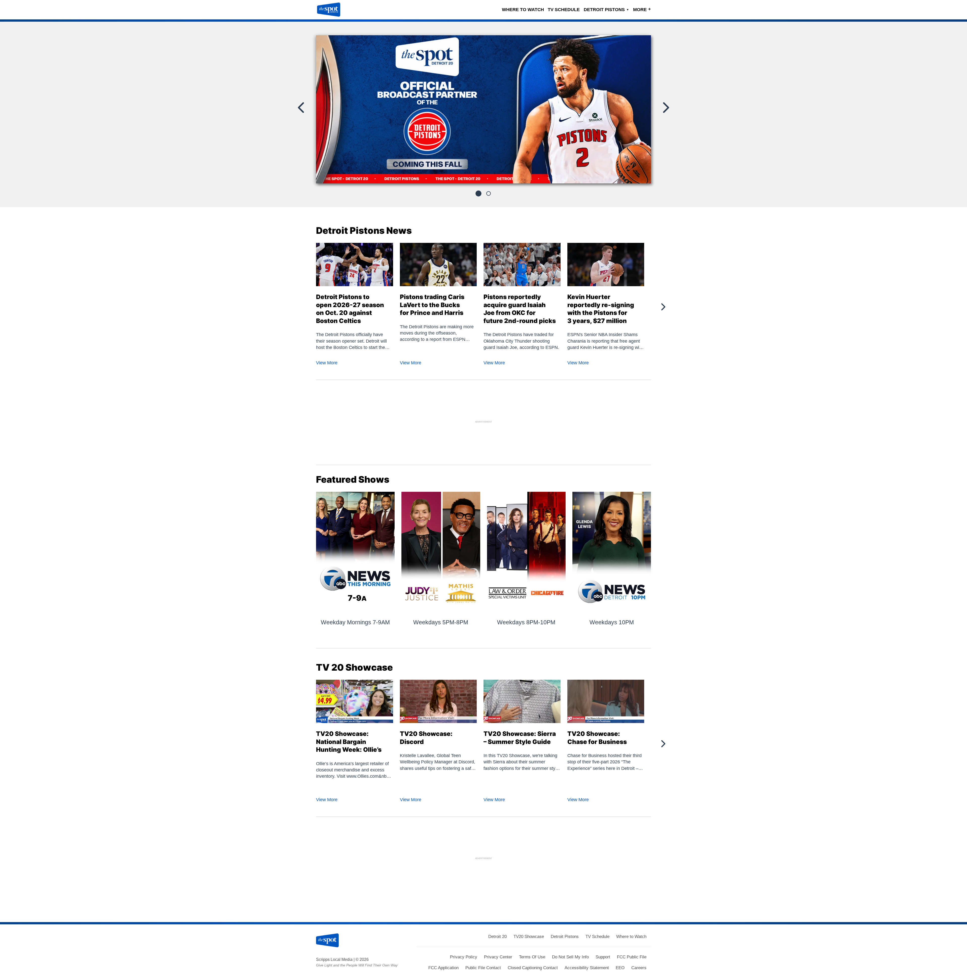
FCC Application (443, 967)
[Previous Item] (301, 107)
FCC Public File (631, 957)
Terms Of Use (532, 957)
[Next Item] (665, 107)
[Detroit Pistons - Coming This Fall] (483, 111)
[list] (483, 109)
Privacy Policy (463, 957)
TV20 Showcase (528, 936)
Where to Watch (523, 9)
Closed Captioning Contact (533, 967)
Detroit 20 (497, 936)
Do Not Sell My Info (570, 957)
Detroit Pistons (606, 9)
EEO (620, 967)
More (642, 9)
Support (603, 957)
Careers (638, 967)
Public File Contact (483, 967)
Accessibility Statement (587, 967)
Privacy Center (498, 957)
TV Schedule (564, 9)
